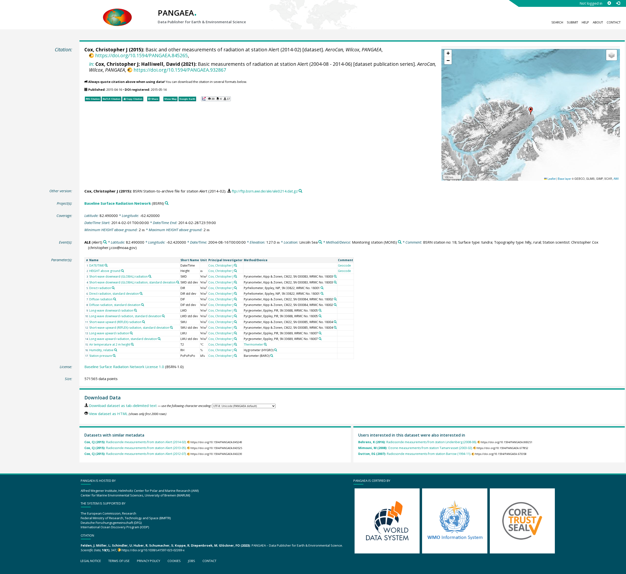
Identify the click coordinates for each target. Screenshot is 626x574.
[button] (531, 111)
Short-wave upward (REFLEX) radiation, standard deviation (129, 328)
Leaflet (551, 178)
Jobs (191, 561)
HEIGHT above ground (104, 271)
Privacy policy (148, 561)
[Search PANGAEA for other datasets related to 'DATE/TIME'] (106, 265)
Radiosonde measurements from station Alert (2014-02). (135, 442)
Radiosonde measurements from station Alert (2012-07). (135, 454)
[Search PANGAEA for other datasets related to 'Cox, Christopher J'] (235, 265)
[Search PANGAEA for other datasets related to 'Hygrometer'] (275, 350)
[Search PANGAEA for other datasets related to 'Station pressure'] (114, 355)
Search (557, 22)
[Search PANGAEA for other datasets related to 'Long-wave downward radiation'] (135, 310)
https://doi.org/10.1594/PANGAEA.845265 (141, 55)
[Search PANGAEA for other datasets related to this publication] (300, 191)
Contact (614, 22)
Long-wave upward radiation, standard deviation (123, 339)
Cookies (174, 561)
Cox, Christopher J (106, 49)
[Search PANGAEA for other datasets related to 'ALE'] (105, 242)
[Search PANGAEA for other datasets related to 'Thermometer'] (265, 344)
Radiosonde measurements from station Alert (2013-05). (135, 448)
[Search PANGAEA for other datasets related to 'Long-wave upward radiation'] (131, 333)
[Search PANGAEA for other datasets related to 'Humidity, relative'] (115, 350)
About (598, 22)
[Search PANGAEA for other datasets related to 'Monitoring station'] (400, 242)
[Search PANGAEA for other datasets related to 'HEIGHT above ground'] (122, 270)
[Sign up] (609, 3)
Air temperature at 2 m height (109, 344)
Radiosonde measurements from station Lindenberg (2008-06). (417, 442)
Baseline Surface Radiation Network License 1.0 (124, 366)
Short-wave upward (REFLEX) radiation (115, 322)
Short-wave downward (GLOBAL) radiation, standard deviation (132, 282)
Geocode (344, 265)
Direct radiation (100, 288)
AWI (616, 178)
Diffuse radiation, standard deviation (114, 305)
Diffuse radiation (100, 299)
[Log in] (618, 3)
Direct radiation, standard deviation (114, 294)
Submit (572, 22)
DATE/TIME (96, 265)
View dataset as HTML (108, 413)
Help (585, 22)
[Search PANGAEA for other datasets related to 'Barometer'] (271, 355)
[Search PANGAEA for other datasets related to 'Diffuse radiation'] (114, 299)
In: (91, 64)
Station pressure (100, 356)
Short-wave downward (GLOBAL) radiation (118, 276)
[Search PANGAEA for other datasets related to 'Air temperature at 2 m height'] (132, 344)
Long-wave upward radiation (109, 333)
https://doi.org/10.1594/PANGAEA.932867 (180, 70)
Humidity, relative (101, 350)
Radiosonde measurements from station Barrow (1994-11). (414, 454)
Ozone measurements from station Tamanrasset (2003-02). (415, 448)
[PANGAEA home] (117, 12)
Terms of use (119, 561)
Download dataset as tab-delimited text (123, 405)
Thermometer (253, 344)
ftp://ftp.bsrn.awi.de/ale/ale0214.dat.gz (265, 191)
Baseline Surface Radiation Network (117, 203)
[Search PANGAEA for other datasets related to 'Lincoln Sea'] (320, 242)
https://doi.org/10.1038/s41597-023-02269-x (153, 550)
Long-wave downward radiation (111, 310)
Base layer (564, 178)
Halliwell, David (160, 64)
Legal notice (90, 561)
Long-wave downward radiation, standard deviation (125, 316)
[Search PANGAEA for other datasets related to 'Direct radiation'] (113, 287)
